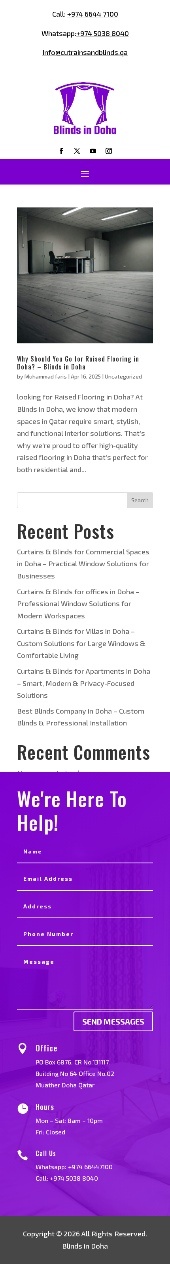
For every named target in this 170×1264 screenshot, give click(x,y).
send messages (113, 1021)
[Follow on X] (77, 151)
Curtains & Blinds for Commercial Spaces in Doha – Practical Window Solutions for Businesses (83, 563)
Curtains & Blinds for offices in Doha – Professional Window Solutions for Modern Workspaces (78, 603)
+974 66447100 (90, 1166)
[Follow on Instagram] (108, 151)
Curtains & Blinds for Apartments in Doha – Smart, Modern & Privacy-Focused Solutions (83, 683)
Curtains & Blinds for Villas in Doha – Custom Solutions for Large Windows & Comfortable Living (81, 643)
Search (140, 500)
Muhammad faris (46, 376)
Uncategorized (123, 376)
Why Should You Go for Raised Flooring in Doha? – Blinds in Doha (78, 362)
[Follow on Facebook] (61, 151)
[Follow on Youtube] (93, 151)
